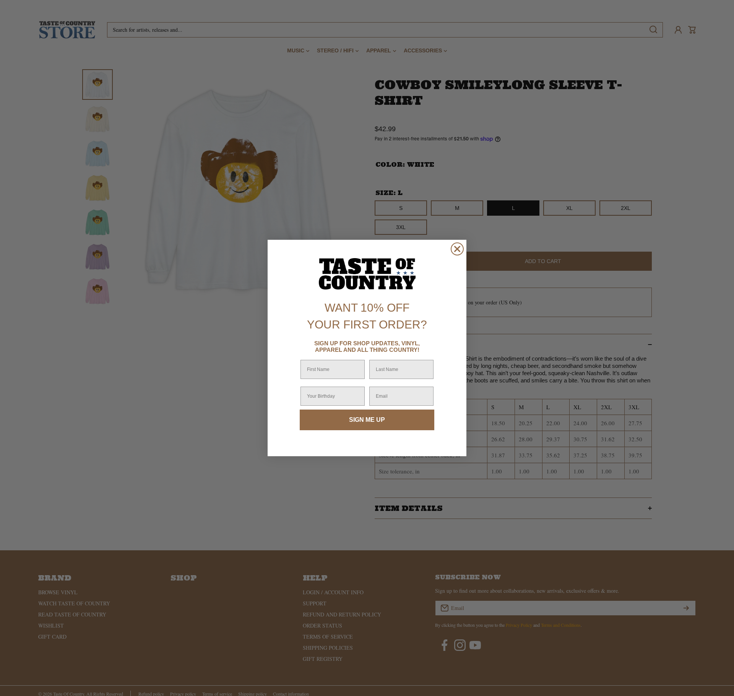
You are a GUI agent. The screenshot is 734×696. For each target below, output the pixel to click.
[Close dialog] (457, 249)
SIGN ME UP (367, 419)
